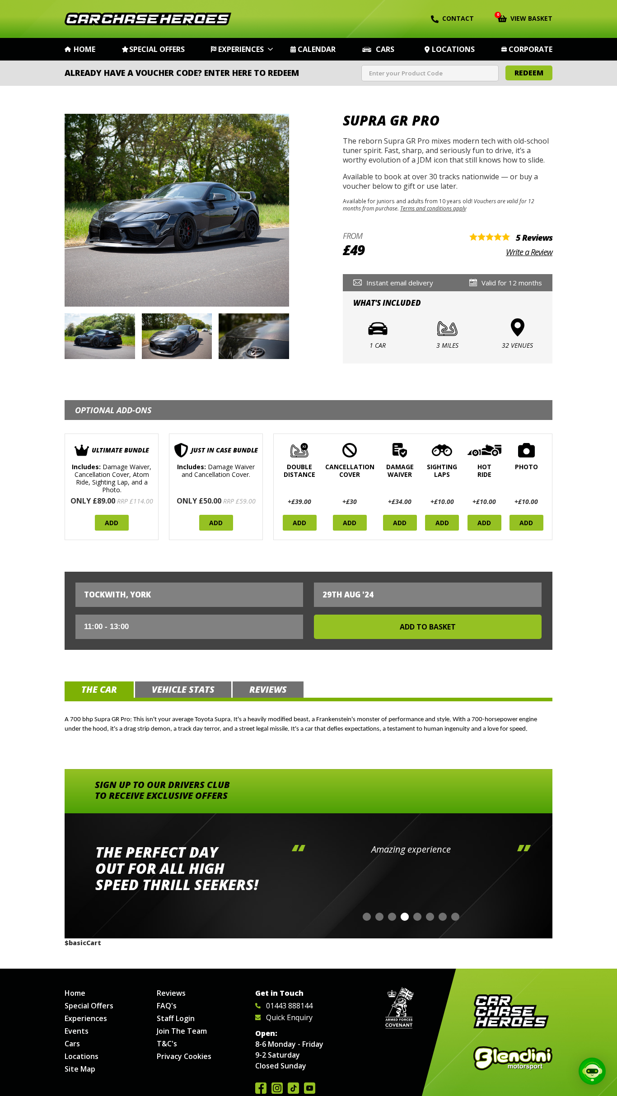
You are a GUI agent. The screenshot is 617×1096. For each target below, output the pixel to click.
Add (111, 522)
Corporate (530, 49)
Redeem (528, 73)
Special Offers (157, 49)
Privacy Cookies (184, 1056)
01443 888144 (289, 1005)
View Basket (525, 18)
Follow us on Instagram (277, 1088)
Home (84, 49)
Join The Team (182, 1031)
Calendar (317, 49)
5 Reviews (534, 237)
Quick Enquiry (289, 1017)
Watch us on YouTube (309, 1088)
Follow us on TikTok (293, 1088)
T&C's (167, 1044)
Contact (458, 18)
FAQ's (167, 1006)
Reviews (171, 993)
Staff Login (176, 1018)
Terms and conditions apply (433, 208)
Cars (385, 49)
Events (77, 1031)
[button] (367, 917)
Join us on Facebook (260, 1088)
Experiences (241, 49)
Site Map (80, 1069)
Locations (453, 49)
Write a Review (529, 252)
